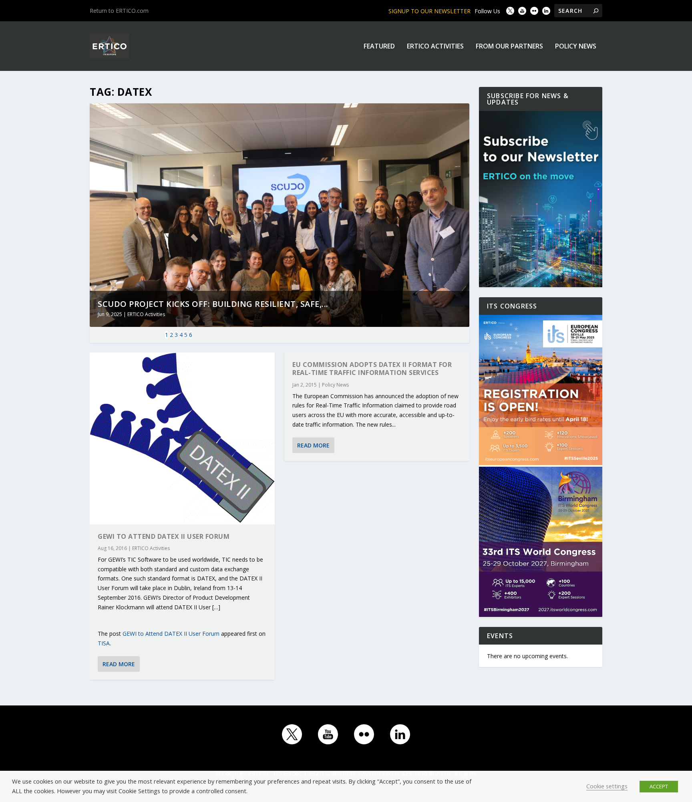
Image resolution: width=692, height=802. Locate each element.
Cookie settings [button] (607, 786)
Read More (119, 664)
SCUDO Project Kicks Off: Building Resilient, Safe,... (213, 303)
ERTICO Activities (435, 46)
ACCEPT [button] (659, 786)
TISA (104, 643)
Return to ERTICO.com (119, 10)
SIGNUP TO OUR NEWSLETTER (429, 11)
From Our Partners (509, 46)
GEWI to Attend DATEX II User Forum (163, 536)
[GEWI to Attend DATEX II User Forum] (182, 438)
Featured (379, 46)
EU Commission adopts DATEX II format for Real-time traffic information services (372, 368)
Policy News (575, 46)
